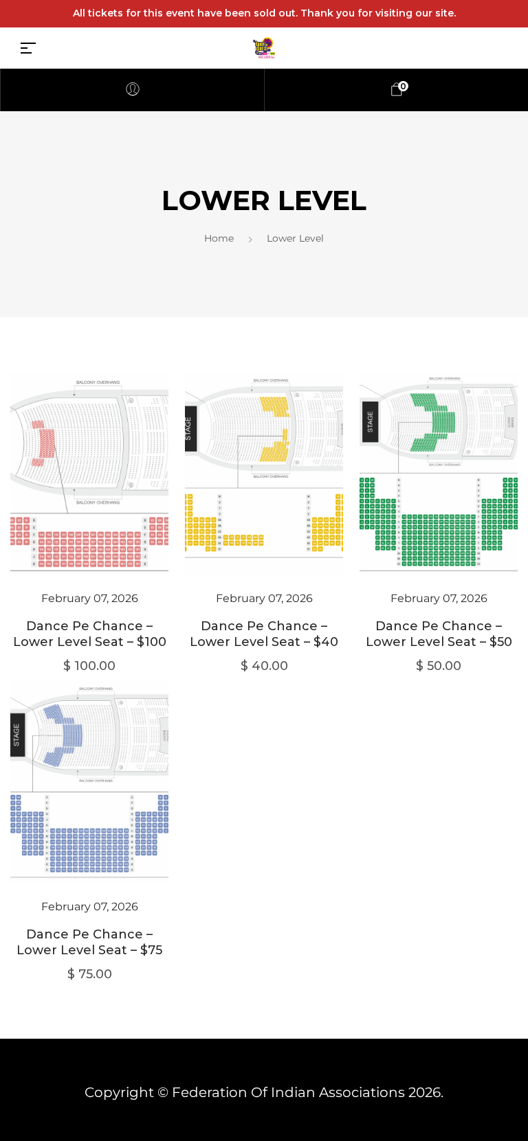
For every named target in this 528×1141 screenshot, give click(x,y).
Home (219, 238)
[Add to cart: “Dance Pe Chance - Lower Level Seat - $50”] (438, 495)
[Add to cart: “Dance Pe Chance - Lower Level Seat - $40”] (264, 495)
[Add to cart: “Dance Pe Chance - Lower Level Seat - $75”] (89, 803)
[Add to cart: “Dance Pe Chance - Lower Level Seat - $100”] (89, 495)
